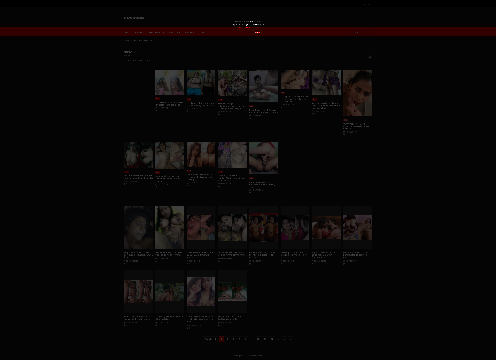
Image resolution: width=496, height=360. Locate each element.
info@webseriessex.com (253, 24)
